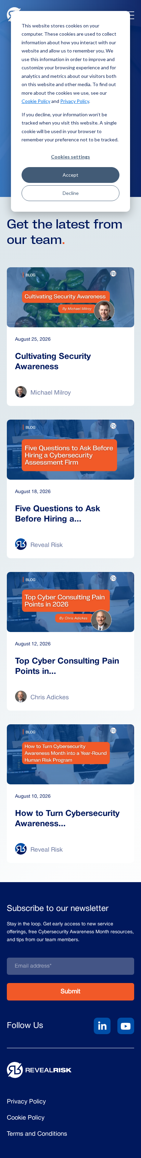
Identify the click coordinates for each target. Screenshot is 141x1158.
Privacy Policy (74, 101)
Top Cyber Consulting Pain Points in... (67, 667)
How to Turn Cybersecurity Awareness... (67, 819)
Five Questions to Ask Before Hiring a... (57, 514)
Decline (71, 193)
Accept (70, 175)
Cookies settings (70, 157)
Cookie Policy (36, 101)
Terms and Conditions (37, 1134)
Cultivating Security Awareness (53, 362)
